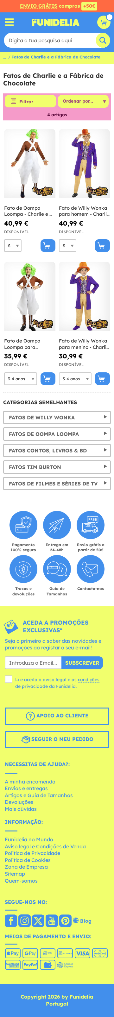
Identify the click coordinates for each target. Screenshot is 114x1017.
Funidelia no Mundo (29, 839)
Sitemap (15, 874)
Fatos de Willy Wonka (42, 417)
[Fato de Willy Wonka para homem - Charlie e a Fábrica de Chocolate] (84, 164)
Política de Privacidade (32, 853)
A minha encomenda (30, 781)
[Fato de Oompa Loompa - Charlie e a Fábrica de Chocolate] (29, 164)
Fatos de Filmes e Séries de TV (53, 483)
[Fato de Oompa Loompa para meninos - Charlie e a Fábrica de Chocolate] (29, 296)
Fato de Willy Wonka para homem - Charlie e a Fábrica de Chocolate (84, 211)
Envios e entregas (26, 788)
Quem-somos (21, 881)
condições (88, 679)
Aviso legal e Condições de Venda (45, 846)
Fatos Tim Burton (35, 467)
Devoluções (19, 802)
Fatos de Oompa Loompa (44, 434)
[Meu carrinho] (104, 22)
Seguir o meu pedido (61, 739)
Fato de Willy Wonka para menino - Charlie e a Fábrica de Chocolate (84, 344)
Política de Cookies (28, 860)
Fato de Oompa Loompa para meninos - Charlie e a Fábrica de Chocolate (29, 344)
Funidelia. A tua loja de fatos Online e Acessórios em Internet (55, 22)
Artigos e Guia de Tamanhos (39, 795)
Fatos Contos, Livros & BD (48, 450)
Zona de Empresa (26, 867)
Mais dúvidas (21, 809)
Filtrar (26, 102)
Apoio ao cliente (61, 715)
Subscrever (82, 663)
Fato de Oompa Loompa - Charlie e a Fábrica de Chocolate (29, 211)
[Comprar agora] (48, 245)
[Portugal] (11, 921)
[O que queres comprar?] (9, 22)
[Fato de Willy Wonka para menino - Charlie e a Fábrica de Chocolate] (84, 296)
